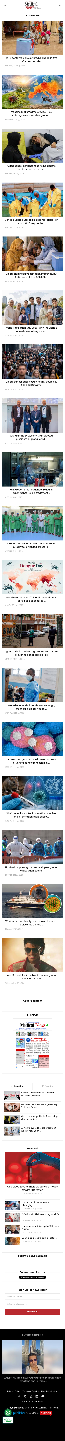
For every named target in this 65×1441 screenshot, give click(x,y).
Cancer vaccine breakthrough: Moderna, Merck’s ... (38, 1094)
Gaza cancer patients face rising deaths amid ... (39, 1118)
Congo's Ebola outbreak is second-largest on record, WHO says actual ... (31, 221)
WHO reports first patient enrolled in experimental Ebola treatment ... (31, 491)
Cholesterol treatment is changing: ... (35, 1204)
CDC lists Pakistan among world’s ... (40, 1216)
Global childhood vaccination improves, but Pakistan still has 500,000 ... (31, 275)
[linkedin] (37, 1396)
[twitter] (24, 1396)
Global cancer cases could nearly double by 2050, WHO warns (31, 383)
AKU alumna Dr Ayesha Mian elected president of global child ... (31, 437)
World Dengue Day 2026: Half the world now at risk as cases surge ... (31, 599)
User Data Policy (49, 1391)
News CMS (31, 1413)
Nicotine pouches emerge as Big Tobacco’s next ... (39, 1106)
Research (32, 1148)
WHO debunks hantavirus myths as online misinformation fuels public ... (31, 815)
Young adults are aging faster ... (39, 1238)
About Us (25, 1401)
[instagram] (31, 1396)
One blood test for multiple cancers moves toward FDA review (32, 1188)
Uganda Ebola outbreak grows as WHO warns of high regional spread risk (31, 653)
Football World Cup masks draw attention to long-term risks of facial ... (32, 1379)
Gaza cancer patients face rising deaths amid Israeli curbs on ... (31, 167)
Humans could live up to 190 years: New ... (41, 1227)
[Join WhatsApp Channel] (8, 1412)
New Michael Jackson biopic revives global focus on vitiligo (31, 977)
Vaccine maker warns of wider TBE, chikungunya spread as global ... (31, 113)
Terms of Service (31, 1391)
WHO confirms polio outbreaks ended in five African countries (31, 59)
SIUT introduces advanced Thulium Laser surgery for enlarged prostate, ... (31, 545)
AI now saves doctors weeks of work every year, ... (38, 1129)
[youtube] (42, 1396)
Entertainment (32, 1335)
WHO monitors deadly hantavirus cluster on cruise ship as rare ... (31, 923)
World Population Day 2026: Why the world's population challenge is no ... (31, 329)
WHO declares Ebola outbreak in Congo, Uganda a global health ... (31, 707)
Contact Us (37, 1401)
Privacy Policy (14, 1391)
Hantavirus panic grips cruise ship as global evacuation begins (31, 869)
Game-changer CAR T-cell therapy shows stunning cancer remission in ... (31, 761)
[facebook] (19, 1396)
